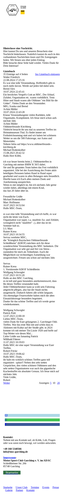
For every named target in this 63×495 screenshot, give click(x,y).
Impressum (9, 457)
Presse (55, 487)
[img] (16, 10)
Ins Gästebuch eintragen (47, 74)
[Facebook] (5, 424)
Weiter (6, 383)
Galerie (9, 490)
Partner (19, 490)
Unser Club (21, 487)
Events (45, 487)
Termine (35, 487)
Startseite (7, 487)
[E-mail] (6, 415)
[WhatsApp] (6, 419)
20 (58, 383)
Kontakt (30, 490)
